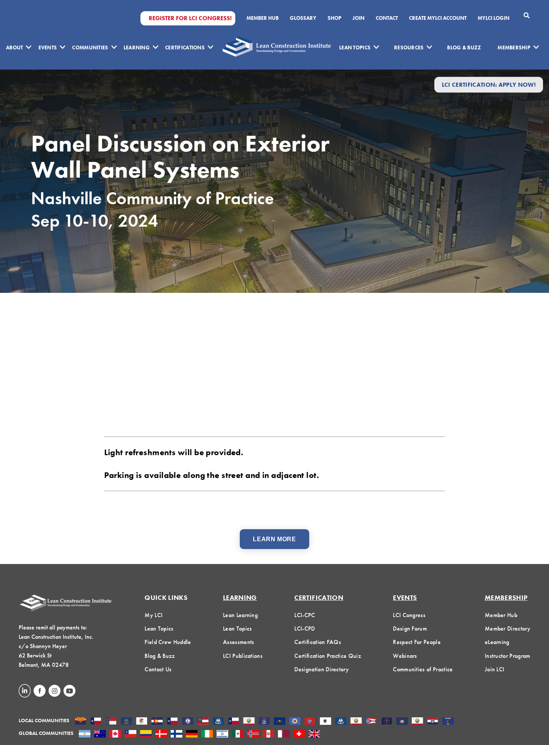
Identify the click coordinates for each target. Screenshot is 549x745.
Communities (90, 47)
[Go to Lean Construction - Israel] (222, 734)
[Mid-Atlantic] (279, 721)
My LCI (153, 615)
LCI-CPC (304, 615)
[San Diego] (417, 721)
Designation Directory (321, 669)
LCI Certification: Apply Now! (489, 85)
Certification (318, 597)
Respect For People (417, 642)
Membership (513, 47)
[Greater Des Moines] (218, 721)
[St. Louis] (432, 721)
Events (47, 47)
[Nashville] (310, 721)
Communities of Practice (423, 669)
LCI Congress (409, 615)
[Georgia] (203, 721)
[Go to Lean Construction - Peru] (268, 734)
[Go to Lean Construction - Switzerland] (299, 734)
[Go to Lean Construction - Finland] (176, 734)
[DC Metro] (187, 721)
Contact (387, 18)
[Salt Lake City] (402, 721)
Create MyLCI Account (437, 18)
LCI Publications (243, 656)
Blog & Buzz (464, 47)
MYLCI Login (493, 18)
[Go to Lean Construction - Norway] (253, 734)
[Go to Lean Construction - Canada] (115, 734)
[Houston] (233, 721)
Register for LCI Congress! (190, 18)
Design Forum (410, 628)
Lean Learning (240, 615)
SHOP (334, 18)
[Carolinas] (111, 721)
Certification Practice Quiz (327, 656)
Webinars (405, 656)
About (14, 47)
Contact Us (158, 669)
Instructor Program (507, 656)
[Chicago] (142, 721)
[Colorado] (157, 721)
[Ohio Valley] (387, 721)
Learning (137, 47)
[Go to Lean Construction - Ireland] (207, 734)
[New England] (325, 721)
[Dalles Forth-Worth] (172, 721)
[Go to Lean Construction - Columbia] (146, 734)
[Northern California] (356, 721)
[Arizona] (80, 721)
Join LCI (495, 669)
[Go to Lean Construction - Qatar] (283, 734)
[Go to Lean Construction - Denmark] (161, 734)
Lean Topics (354, 47)
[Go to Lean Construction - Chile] (130, 734)
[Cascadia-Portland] (126, 721)
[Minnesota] (295, 721)
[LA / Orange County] (249, 721)
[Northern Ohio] (371, 721)
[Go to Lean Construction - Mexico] (238, 734)
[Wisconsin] (448, 721)
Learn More (274, 539)
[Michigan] (264, 721)
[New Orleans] (341, 721)
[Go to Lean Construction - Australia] (100, 734)
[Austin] (96, 721)
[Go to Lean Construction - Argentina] (84, 734)
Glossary (303, 18)
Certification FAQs (317, 642)
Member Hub (262, 18)
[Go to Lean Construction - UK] (314, 734)
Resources (409, 47)
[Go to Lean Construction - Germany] (192, 734)
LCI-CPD (304, 628)
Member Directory (507, 628)
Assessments (238, 642)
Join (359, 18)
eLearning (497, 642)
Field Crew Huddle (168, 642)
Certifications (185, 47)
